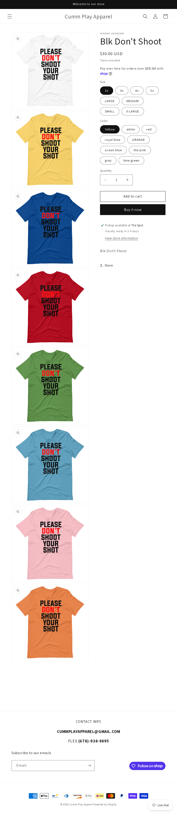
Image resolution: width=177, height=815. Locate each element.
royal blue (112, 140)
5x (152, 91)
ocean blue (113, 150)
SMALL (110, 111)
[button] (10, 16)
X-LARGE (132, 111)
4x (137, 91)
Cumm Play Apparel (81, 804)
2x (106, 91)
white (131, 129)
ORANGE (138, 140)
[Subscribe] (89, 765)
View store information (121, 238)
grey (108, 160)
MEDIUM (133, 101)
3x (122, 91)
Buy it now (133, 209)
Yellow (110, 129)
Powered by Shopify (105, 804)
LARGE (110, 101)
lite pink (140, 150)
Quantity (106, 171)
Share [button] (109, 265)
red (149, 129)
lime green (131, 160)
